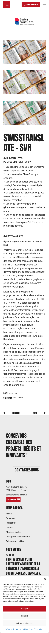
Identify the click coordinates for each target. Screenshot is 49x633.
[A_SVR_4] (24, 113)
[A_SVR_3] (24, 82)
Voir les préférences (24, 623)
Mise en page (18, 398)
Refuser (24, 616)
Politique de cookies (13, 629)
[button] (45, 579)
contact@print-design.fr (16, 494)
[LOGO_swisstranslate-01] (24, 21)
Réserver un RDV (32, 4)
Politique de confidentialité (32, 629)
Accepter (24, 608)
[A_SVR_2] (24, 52)
